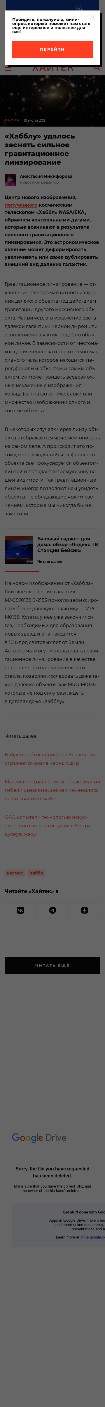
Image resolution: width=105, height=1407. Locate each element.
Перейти (52, 49)
